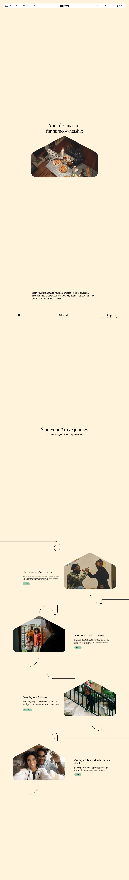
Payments (107, 5)
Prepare (12, 5)
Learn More (27, 710)
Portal (113, 5)
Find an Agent (100, 5)
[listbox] (120, 6)
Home (6, 5)
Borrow (18, 5)
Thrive (24, 5)
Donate (35, 5)
